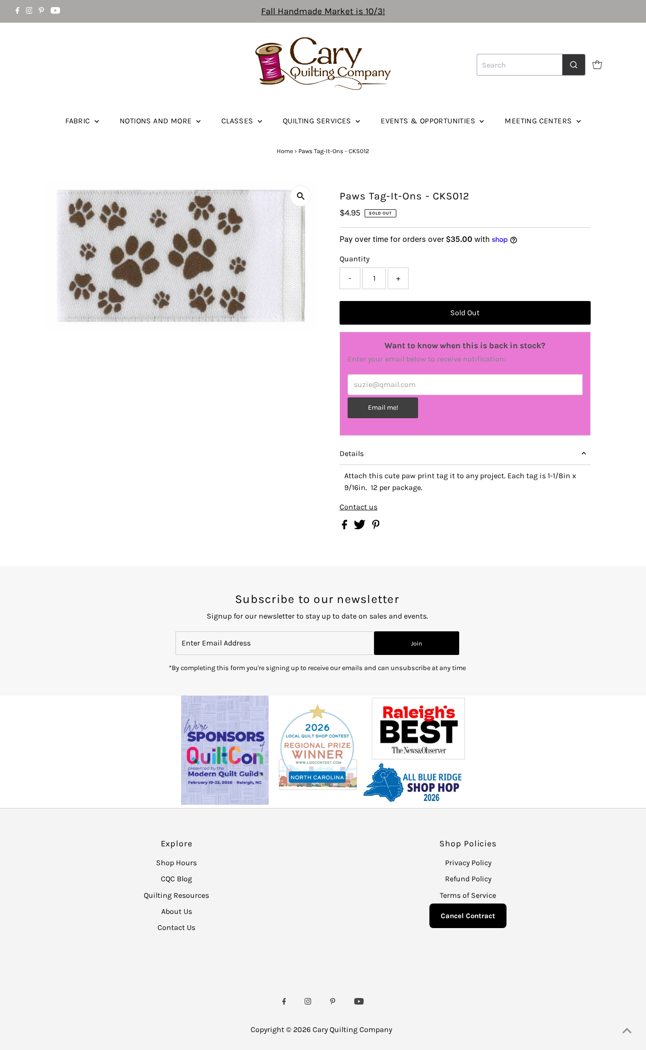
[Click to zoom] (300, 196)
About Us (176, 911)
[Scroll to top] (627, 1031)
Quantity (354, 258)
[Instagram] (29, 11)
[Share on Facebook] (345, 526)
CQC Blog (176, 878)
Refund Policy (468, 878)
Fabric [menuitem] (78, 120)
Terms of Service (468, 895)
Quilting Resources (176, 895)
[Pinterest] (41, 11)
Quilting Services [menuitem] (318, 120)
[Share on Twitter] (360, 526)
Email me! (383, 408)
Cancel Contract (468, 916)
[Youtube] (55, 11)
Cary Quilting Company (352, 1029)
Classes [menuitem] (238, 120)
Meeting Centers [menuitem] (539, 120)
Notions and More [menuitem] (157, 120)
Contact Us (176, 927)
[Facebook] (17, 11)
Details (352, 453)
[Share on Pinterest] (376, 526)
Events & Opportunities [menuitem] (429, 120)
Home (285, 151)
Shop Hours (176, 862)
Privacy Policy (468, 862)
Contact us (358, 507)
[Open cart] (597, 64)
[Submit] (573, 64)
